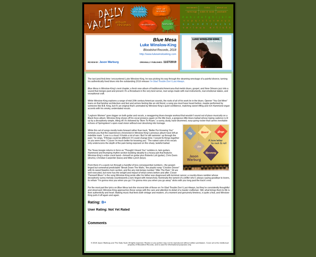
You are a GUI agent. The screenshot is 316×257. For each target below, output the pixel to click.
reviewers (192, 8)
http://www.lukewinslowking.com (158, 53)
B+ (103, 202)
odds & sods (207, 12)
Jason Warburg (109, 61)
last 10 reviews (161, 10)
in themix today (139, 11)
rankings (192, 12)
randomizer (148, 25)
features (167, 24)
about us (222, 8)
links (207, 8)
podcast (222, 12)
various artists (208, 28)
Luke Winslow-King (158, 45)
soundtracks (208, 24)
